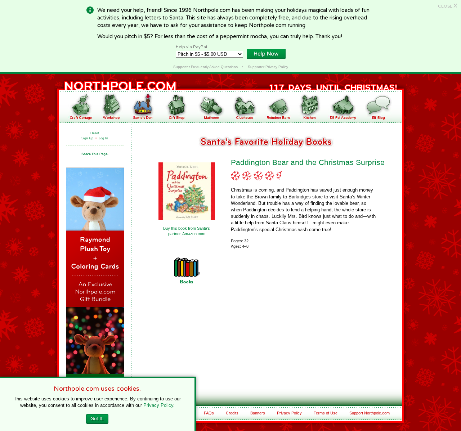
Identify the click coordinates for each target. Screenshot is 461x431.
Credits (232, 413)
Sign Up (87, 138)
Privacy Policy (289, 413)
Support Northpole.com (369, 413)
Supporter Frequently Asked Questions (205, 67)
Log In (103, 138)
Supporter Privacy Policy (268, 67)
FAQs (209, 413)
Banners (257, 413)
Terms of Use (325, 413)
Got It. (97, 419)
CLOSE (447, 6)
